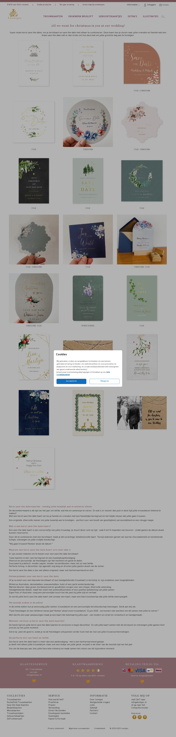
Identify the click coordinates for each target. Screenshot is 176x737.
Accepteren (71, 381)
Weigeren (104, 381)
